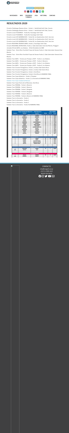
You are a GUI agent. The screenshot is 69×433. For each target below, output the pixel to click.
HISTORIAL (43, 15)
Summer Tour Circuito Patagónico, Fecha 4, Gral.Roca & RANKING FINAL (29, 74)
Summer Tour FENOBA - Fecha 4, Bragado (19, 91)
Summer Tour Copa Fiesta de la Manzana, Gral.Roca (23, 83)
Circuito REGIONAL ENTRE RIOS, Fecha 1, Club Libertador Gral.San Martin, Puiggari (33, 45)
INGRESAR (30, 8)
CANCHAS (52, 15)
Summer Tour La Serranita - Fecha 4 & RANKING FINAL (23, 104)
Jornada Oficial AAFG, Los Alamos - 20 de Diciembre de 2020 (25, 48)
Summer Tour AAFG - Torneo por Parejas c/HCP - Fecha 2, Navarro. (27, 61)
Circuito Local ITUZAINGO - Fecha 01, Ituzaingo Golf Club (25, 32)
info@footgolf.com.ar (46, 169)
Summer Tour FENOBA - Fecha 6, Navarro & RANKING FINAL (25, 96)
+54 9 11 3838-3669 (47, 171)
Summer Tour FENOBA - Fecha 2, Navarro (19, 87)
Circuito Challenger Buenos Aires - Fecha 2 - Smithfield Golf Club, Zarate (29, 30)
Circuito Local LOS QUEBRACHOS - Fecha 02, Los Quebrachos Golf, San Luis (30, 39)
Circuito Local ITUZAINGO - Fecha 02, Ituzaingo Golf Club (25, 35)
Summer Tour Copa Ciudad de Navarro (18, 80)
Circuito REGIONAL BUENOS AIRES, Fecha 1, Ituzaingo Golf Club (27, 43)
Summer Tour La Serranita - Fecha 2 (18, 100)
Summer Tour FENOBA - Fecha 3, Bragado (19, 89)
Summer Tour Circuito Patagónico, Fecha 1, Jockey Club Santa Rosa (28, 67)
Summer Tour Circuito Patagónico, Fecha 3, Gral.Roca (23, 72)
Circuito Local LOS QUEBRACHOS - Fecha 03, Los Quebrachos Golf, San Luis (30, 41)
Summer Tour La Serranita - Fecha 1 (18, 98)
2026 (36, 15)
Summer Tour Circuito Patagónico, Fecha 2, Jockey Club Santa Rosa (28, 69)
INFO (21, 15)
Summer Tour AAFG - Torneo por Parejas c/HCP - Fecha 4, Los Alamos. (28, 65)
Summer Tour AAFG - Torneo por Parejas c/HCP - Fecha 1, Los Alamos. (28, 59)
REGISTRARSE (39, 8)
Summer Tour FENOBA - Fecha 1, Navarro (19, 85)
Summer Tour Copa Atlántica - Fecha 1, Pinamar (21, 76)
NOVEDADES (13, 15)
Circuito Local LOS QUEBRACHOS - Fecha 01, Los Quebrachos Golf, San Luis (30, 37)
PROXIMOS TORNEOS (28, 16)
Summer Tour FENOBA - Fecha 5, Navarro (19, 93)
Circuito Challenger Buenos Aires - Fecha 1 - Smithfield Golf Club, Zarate (29, 28)
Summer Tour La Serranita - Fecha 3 (18, 102)
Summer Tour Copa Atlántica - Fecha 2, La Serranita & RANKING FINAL (28, 78)
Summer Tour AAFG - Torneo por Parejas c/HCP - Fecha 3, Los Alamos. (28, 63)
